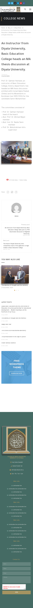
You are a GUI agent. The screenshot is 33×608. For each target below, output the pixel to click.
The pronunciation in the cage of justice (13, 337)
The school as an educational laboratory (13, 330)
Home (3, 28)
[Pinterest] (16, 192)
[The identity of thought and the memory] (15, 274)
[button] (14, 290)
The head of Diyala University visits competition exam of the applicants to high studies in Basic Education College (16, 246)
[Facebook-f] (24, 3)
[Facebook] (8, 192)
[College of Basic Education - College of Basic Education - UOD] (11, 9)
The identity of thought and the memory (14, 285)
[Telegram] (12, 3)
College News (17, 28)
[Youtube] (21, 3)
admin (16, 216)
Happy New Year (6, 324)
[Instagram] (15, 3)
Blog (9, 28)
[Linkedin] (18, 3)
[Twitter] (9, 3)
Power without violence (8, 343)
